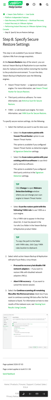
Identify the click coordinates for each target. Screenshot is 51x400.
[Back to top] (37, 394)
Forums (22, 384)
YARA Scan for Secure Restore (34, 113)
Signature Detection (23, 151)
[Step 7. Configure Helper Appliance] (30, 394)
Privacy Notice (12, 396)
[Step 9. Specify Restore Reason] (43, 394)
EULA (25, 387)
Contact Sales (40, 384)
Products (14, 384)
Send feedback (9, 374)
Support (30, 384)
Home (6, 384)
